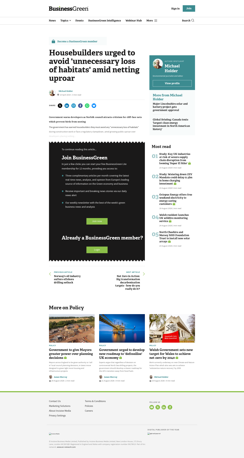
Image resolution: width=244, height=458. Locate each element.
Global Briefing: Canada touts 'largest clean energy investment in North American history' (171, 124)
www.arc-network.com (66, 447)
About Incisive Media (60, 410)
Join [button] (188, 8)
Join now (97, 221)
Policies (89, 406)
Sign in (175, 8)
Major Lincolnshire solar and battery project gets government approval (170, 107)
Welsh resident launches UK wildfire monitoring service (174, 218)
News (52, 20)
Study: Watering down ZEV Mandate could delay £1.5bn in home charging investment (175, 179)
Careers (89, 410)
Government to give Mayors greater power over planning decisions (71, 354)
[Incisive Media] (54, 433)
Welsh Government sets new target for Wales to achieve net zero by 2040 (171, 354)
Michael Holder (66, 91)
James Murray (60, 377)
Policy (52, 345)
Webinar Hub (134, 20)
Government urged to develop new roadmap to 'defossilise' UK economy (122, 354)
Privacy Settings (57, 415)
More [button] (149, 20)
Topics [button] (64, 20)
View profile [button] (172, 83)
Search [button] (186, 20)
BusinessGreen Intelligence (104, 20)
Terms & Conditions (95, 401)
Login (97, 249)
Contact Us (55, 401)
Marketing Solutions (59, 406)
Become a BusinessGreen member (77, 41)
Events (79, 20)
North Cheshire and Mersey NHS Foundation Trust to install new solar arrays (174, 236)
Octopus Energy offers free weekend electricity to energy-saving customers (175, 199)
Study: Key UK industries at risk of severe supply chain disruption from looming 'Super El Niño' (174, 158)
